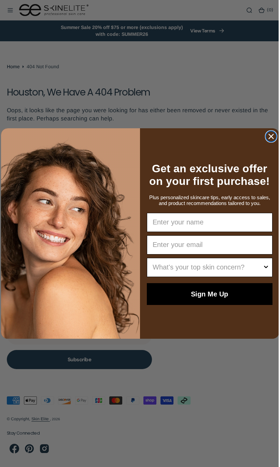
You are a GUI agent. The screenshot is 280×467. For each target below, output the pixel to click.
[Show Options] (263, 267)
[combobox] (205, 267)
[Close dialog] (268, 136)
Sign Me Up (207, 294)
